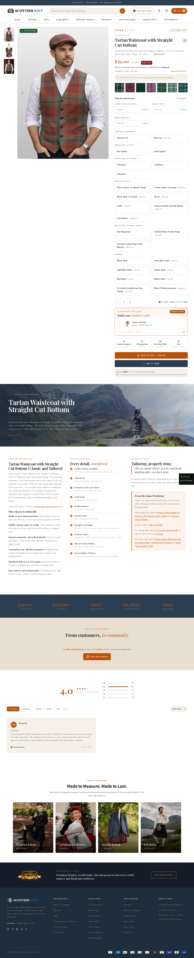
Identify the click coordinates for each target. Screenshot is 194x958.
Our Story (127, 904)
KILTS (46, 19)
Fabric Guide (129, 927)
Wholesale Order (60, 927)
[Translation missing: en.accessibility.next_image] (103, 93)
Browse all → (179, 71)
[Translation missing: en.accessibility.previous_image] (23, 93)
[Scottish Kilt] (25, 11)
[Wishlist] (166, 11)
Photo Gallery (94, 921)
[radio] (119, 87)
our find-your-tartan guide (166, 530)
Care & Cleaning (95, 932)
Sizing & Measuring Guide (64, 921)
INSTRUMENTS (170, 19)
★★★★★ (26, 709)
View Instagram (99, 656)
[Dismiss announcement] (190, 2)
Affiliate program (95, 938)
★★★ (49, 709)
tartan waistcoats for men (46, 506)
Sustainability (129, 921)
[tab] (61, 156)
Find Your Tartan (144, 11)
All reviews (13, 709)
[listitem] (8, 34)
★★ (58, 709)
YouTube (159, 533)
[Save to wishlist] (185, 41)
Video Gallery (94, 927)
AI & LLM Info (59, 932)
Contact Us (128, 932)
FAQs (55, 915)
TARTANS (32, 19)
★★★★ (38, 709)
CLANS (17, 19)
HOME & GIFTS (150, 19)
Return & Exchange (131, 910)
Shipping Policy (130, 915)
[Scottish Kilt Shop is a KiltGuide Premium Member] (29, 875)
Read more (14, 435)
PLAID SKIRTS (62, 19)
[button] (124, 30)
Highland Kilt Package (161, 542)
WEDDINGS (106, 19)
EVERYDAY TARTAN (85, 19)
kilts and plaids (156, 524)
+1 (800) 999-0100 (167, 910)
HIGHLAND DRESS (127, 19)
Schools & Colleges (61, 904)
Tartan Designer (94, 915)
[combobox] (151, 77)
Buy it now (153, 363)
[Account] (159, 11)
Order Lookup (94, 910)
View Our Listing (163, 875)
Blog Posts (57, 910)
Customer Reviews (95, 904)
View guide (181, 98)
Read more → (160, 54)
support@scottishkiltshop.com (170, 904)
